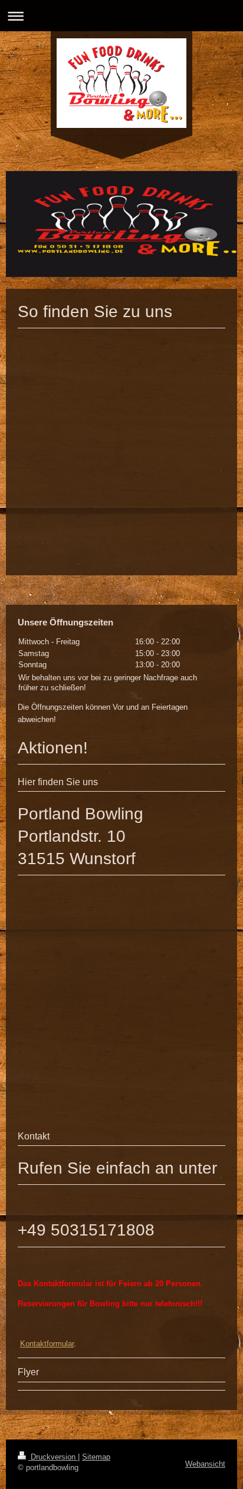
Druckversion (53, 1456)
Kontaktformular (47, 1343)
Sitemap (96, 1456)
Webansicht (205, 1464)
